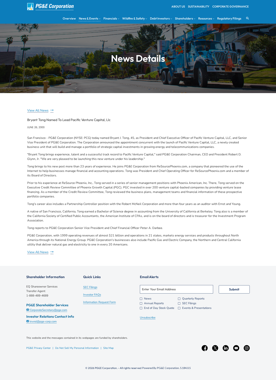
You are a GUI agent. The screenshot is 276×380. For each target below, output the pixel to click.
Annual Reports (154, 303)
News (147, 298)
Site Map (108, 348)
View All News (37, 110)
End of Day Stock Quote (159, 308)
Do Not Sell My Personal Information (77, 348)
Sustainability (198, 6)
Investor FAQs (97, 295)
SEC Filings (95, 287)
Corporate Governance (230, 6)
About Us (178, 6)
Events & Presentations (196, 308)
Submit (234, 289)
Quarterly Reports (193, 298)
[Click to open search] (246, 18)
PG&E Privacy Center (38, 348)
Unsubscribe (147, 317)
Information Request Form (104, 302)
